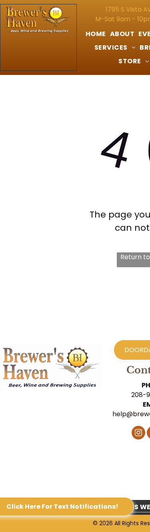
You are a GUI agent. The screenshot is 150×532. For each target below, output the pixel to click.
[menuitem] (96, 34)
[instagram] (138, 433)
